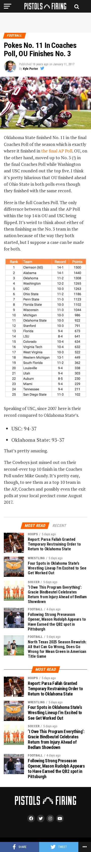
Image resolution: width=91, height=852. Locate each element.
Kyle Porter (30, 69)
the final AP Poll (56, 151)
